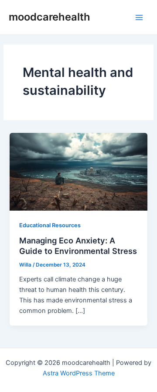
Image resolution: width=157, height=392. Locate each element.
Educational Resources (50, 225)
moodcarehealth (49, 16)
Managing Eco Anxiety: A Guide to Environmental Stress (78, 246)
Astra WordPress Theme (79, 373)
